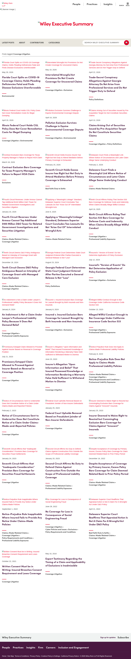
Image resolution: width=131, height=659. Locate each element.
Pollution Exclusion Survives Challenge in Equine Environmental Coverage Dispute (64, 126)
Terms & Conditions (22, 656)
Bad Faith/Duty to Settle (55, 188)
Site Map (10, 656)
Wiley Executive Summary (16, 637)
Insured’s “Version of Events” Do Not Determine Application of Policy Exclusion (107, 268)
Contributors (37, 42)
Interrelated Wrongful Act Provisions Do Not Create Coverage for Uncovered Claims (63, 78)
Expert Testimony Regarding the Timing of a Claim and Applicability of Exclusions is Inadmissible (65, 562)
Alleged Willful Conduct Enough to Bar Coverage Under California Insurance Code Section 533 (108, 318)
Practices (92, 4)
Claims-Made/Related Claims (102, 188)
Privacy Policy (35, 656)
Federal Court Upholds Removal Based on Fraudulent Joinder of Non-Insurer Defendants (63, 416)
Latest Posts (8, 42)
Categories (54, 42)
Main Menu (59, 2)
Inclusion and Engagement (73, 647)
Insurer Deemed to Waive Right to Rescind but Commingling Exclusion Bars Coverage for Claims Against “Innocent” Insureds (108, 422)
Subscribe (123, 637)
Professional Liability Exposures (102, 239)
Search (121, 5)
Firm (40, 647)
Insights (108, 4)
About (22, 42)
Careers (50, 647)
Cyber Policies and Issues (56, 529)
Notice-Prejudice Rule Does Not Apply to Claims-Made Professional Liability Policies (107, 363)
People (76, 4)
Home (4, 656)
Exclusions (68, 90)
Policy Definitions (96, 99)
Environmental (8, 96)
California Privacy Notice (70, 656)
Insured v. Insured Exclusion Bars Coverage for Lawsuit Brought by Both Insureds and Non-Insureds (64, 318)
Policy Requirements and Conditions (104, 379)
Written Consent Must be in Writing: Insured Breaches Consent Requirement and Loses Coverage (22, 570)
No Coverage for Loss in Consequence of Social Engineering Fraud (59, 515)
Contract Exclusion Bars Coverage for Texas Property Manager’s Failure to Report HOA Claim (21, 171)
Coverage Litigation (53, 90)
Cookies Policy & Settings (50, 656)
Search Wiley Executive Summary (101, 43)
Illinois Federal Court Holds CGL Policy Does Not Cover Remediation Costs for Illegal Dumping (22, 129)
